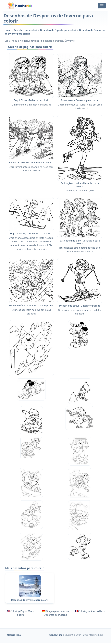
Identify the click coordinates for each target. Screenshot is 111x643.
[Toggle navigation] (102, 6)
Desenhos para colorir (26, 30)
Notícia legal (14, 634)
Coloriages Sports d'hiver (92, 611)
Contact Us (55, 634)
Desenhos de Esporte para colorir (58, 30)
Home (8, 30)
